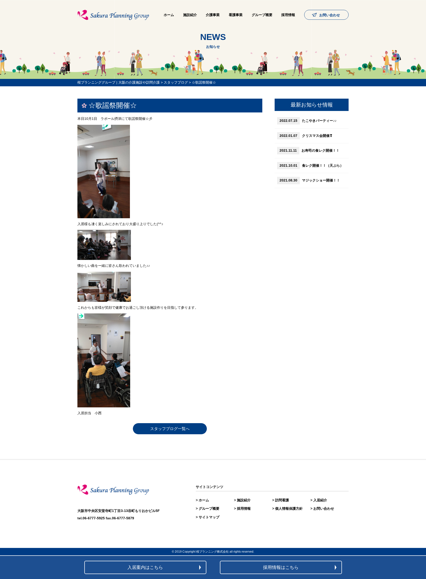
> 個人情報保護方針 (287, 508)
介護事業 (213, 15)
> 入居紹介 (318, 500)
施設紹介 (190, 15)
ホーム (169, 15)
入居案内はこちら (145, 567)
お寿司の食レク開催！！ (309, 150)
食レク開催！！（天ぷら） (311, 165)
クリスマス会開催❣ (306, 136)
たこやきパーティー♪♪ (308, 121)
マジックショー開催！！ (310, 180)
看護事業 (236, 15)
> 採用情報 (242, 508)
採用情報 (288, 15)
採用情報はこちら (281, 567)
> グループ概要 (207, 508)
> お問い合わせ (322, 508)
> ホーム (202, 500)
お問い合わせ (329, 15)
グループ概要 (262, 15)
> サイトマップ (207, 517)
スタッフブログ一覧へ (170, 429)
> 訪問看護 (280, 500)
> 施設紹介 (242, 500)
